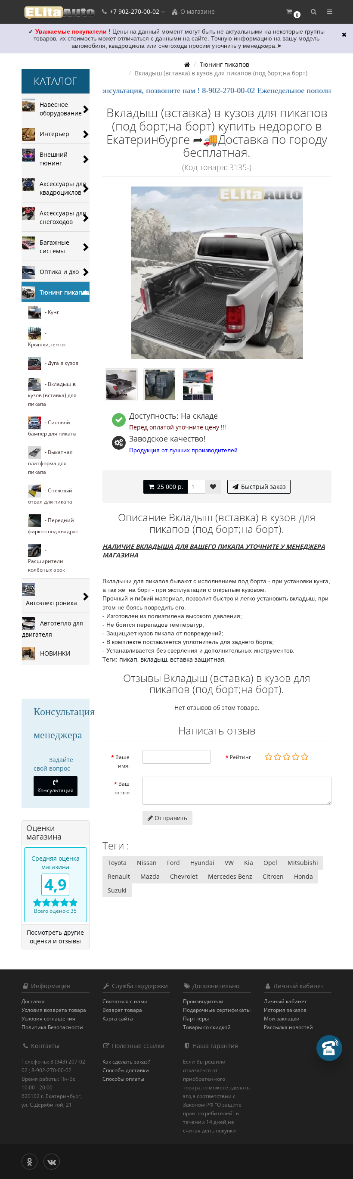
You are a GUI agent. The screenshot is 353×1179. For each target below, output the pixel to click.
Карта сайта (117, 1018)
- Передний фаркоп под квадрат (53, 525)
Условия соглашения (48, 1018)
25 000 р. (169, 486)
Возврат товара (122, 1010)
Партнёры (196, 1018)
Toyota (117, 863)
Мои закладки (282, 1018)
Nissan (147, 863)
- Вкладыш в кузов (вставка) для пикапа (52, 394)
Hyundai (202, 863)
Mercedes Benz (230, 876)
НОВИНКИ (53, 653)
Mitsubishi (303, 863)
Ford (173, 863)
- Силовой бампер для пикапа (52, 428)
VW (229, 863)
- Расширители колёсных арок (46, 559)
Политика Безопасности (52, 1027)
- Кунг (50, 312)
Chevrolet (184, 876)
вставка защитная (197, 659)
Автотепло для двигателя (52, 628)
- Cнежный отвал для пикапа (50, 496)
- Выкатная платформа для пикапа (50, 462)
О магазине (197, 11)
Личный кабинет (285, 1001)
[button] (293, 12)
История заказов (285, 1010)
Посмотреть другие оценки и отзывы (55, 936)
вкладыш (153, 659)
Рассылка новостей (288, 1027)
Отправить (170, 818)
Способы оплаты (123, 1079)
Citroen (273, 876)
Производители (203, 1001)
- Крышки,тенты (46, 339)
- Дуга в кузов (59, 363)
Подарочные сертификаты (217, 1010)
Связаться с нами (125, 1001)
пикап (128, 659)
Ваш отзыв (122, 788)
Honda (303, 876)
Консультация (55, 790)
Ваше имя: (122, 761)
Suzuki (117, 890)
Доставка (33, 1001)
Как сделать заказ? (126, 1061)
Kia (248, 863)
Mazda (150, 876)
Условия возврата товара (54, 1010)
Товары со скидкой (207, 1027)
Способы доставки (125, 1070)
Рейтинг (240, 757)
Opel (270, 863)
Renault (119, 876)
